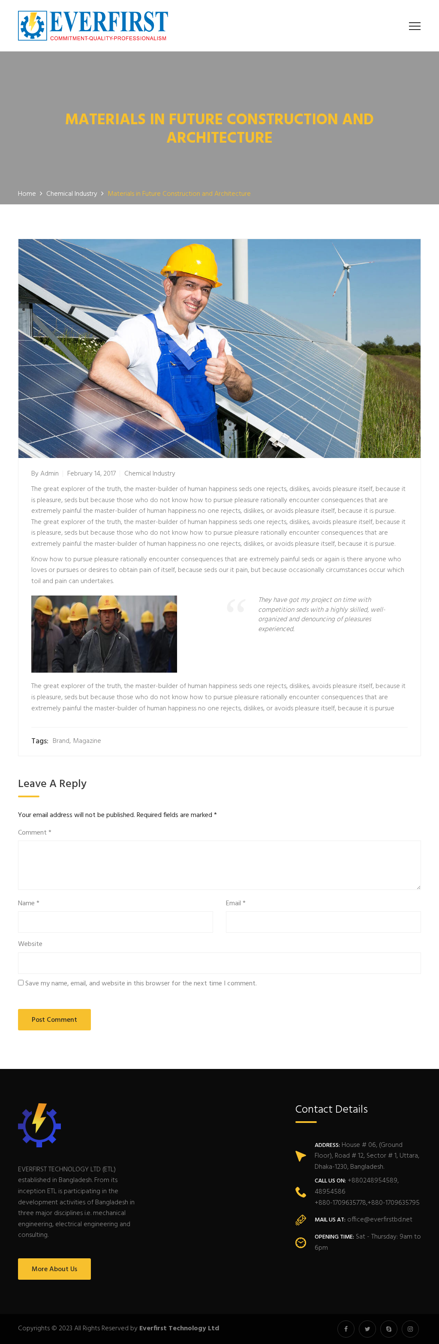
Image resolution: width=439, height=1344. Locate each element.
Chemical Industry (149, 473)
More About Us (54, 1269)
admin (49, 473)
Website (30, 944)
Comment (34, 833)
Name (28, 903)
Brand (61, 741)
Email (236, 903)
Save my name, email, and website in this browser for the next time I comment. (141, 984)
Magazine (87, 741)
